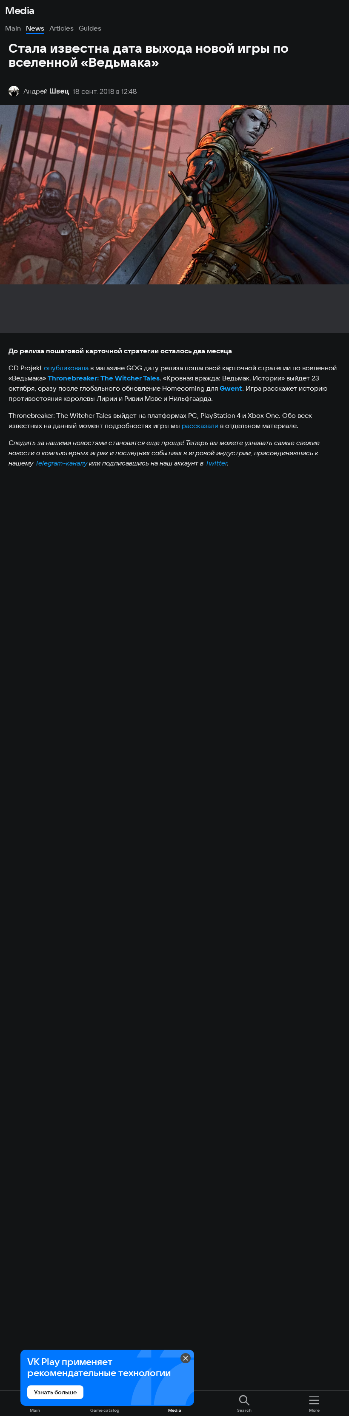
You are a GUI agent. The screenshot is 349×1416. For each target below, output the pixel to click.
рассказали (200, 425)
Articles (61, 28)
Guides (90, 28)
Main (13, 28)
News (35, 28)
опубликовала (66, 367)
